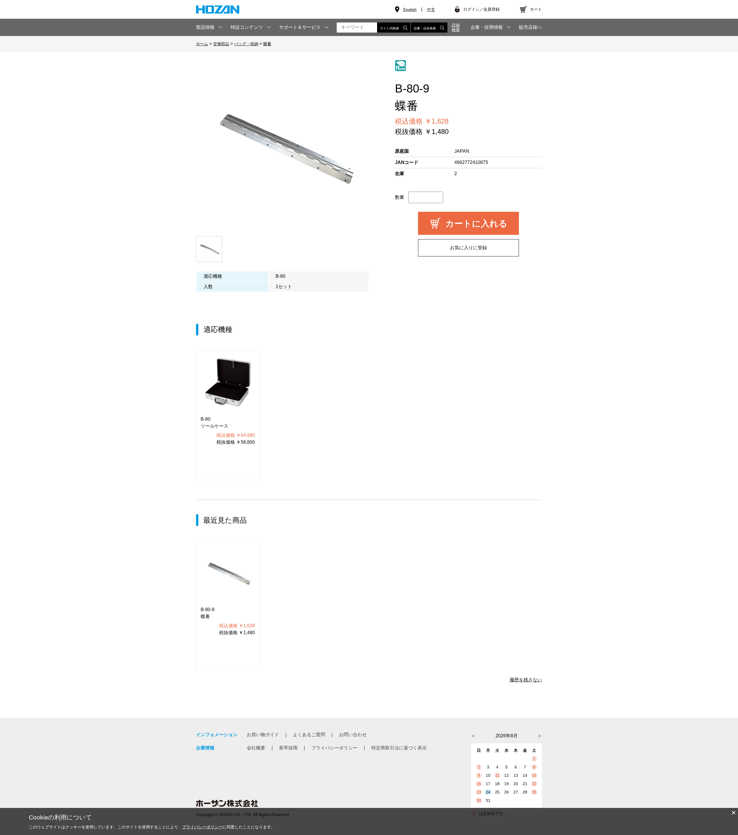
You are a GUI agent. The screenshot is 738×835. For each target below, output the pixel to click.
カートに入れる (476, 223)
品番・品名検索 (425, 28)
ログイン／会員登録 (481, 9)
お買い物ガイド (263, 734)
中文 (431, 9)
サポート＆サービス (300, 27)
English (410, 9)
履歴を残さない (526, 679)
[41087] (209, 249)
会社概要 (256, 747)
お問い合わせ (353, 734)
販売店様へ (530, 27)
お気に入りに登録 (468, 247)
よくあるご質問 (309, 734)
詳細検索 (456, 27)
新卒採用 (288, 747)
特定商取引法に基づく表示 (399, 747)
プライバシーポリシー (334, 747)
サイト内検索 (389, 28)
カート (536, 9)
